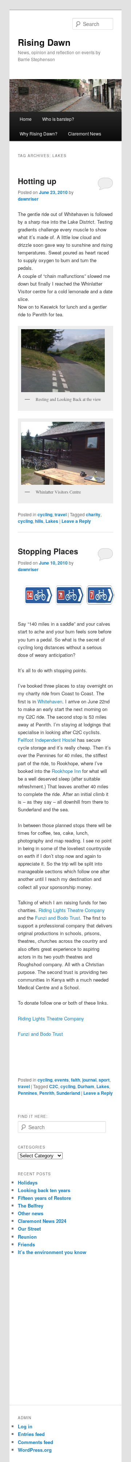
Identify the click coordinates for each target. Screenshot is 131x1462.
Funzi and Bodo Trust (57, 917)
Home (26, 119)
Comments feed (35, 1442)
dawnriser (28, 199)
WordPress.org (35, 1449)
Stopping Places (48, 551)
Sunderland (68, 1093)
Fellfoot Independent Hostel (47, 739)
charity (93, 514)
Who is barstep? (58, 119)
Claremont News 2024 (42, 1220)
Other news (30, 1213)
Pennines (27, 1093)
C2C (53, 1086)
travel (61, 514)
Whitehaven (49, 701)
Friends (26, 1244)
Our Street (29, 1228)
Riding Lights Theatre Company (72, 910)
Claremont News (84, 133)
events (62, 1079)
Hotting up (37, 180)
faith (75, 1079)
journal (89, 1079)
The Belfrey (30, 1205)
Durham (86, 1086)
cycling (44, 514)
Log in (25, 1426)
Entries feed (31, 1434)
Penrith (46, 1093)
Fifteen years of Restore (44, 1197)
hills (39, 521)
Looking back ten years (44, 1190)
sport (104, 1079)
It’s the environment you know (52, 1252)
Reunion (27, 1236)
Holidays (27, 1182)
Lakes (51, 521)
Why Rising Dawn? (38, 133)
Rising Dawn (44, 42)
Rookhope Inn (66, 770)
